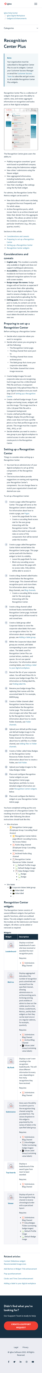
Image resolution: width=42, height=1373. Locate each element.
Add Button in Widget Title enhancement (20, 1269)
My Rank (10, 1067)
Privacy (25, 1347)
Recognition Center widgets (18, 248)
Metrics (11, 982)
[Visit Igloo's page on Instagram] (26, 1361)
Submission (11, 1112)
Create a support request (21, 1326)
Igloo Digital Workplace (16, 15)
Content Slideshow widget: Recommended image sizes (15, 1262)
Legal (16, 1347)
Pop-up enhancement (12, 1273)
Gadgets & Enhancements (17, 18)
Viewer (11, 1203)
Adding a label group (27, 637)
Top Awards (11, 1172)
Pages (26, 513)
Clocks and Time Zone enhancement (18, 1278)
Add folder (22, 762)
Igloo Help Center (11, 13)
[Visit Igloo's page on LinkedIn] (20, 1361)
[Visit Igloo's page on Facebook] (8, 1361)
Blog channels (30, 590)
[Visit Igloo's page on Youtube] (33, 1361)
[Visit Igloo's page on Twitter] (14, 1361)
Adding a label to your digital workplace (20, 1283)
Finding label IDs (19, 684)
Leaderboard (10, 951)
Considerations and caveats (18, 236)
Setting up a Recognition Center (20, 245)
